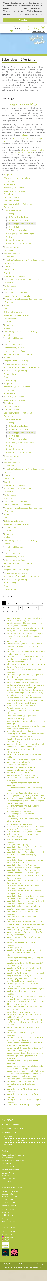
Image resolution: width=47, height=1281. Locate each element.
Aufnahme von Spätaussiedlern (20, 927)
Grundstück (9, 283)
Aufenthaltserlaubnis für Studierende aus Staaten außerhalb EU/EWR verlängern (24, 871)
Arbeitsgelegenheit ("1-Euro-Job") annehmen (25, 795)
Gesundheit (9, 270)
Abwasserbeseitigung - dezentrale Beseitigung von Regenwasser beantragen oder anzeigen (24, 646)
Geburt (7, 266)
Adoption (26, 135)
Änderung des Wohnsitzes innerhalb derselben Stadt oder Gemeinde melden (25, 745)
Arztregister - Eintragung (17, 844)
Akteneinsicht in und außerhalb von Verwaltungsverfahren (22, 706)
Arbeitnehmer (10, 184)
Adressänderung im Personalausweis (22, 679)
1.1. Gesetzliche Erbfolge (17, 217)
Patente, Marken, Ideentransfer (17, 296)
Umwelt (7, 335)
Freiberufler (9, 257)
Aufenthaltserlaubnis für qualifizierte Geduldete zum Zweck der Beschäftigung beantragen (25, 855)
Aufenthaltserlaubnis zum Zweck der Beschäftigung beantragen (24, 887)
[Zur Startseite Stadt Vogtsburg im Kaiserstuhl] (12, 28)
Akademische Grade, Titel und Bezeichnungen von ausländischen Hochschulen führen (25, 699)
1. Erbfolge (10, 214)
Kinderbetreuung (11, 286)
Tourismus (8, 1145)
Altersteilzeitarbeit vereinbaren (20, 731)
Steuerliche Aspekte (23, 152)
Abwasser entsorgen (15, 641)
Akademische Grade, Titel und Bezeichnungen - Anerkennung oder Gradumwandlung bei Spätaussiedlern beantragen (25, 692)
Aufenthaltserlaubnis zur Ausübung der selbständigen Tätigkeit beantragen (26, 902)
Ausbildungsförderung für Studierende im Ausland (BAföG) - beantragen (25, 969)
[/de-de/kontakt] (36, 28)
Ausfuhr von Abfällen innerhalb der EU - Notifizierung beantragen (25, 1002)
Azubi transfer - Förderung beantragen (23, 1104)
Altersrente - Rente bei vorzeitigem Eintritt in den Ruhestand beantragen (26, 727)
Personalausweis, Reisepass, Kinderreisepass (23, 299)
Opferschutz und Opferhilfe (15, 292)
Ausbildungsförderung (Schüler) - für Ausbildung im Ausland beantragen (25, 974)
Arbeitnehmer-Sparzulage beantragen (23, 793)
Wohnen (7, 377)
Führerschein (9, 263)
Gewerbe (8, 273)
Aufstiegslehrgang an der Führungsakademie (26, 929)
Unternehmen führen (13, 344)
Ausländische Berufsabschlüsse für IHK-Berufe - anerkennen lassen (25, 1044)
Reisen (6, 305)
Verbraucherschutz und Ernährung (19, 354)
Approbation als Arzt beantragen (21, 775)
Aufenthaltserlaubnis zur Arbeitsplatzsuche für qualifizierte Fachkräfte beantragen (25, 897)
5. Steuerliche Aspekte (15, 240)
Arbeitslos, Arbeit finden (14, 187)
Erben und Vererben (12, 210)
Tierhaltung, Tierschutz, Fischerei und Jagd (22, 331)
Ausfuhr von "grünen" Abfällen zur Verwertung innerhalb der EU (25, 1008)
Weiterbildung (10, 374)
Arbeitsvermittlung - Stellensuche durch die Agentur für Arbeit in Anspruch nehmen (25, 827)
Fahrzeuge (8, 250)
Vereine (7, 357)
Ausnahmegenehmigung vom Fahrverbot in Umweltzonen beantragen (25, 1067)
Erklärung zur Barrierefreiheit (32, 1268)
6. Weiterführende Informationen (20, 243)
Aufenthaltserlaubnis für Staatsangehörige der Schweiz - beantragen (25, 861)
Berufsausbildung (11, 197)
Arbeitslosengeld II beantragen (20, 824)
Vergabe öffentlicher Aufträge (16, 361)
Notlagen (8, 289)
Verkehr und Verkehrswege (15, 364)
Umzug (7, 341)
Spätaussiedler (10, 318)
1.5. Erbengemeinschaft (17, 230)
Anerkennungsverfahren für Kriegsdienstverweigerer (18, 763)
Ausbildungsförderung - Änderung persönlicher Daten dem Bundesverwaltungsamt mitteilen (25, 953)
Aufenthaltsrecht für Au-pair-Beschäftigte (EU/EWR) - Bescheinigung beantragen (24, 907)
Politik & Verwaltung (11, 1124)
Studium (7, 328)
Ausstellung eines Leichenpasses (21, 1081)
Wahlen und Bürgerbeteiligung (17, 370)
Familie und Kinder (12, 253)
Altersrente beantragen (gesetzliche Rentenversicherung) (22, 717)
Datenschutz (18, 1268)
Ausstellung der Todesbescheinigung (22, 1079)
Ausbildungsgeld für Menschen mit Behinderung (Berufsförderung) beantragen (25, 979)
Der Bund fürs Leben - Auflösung (18, 204)
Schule (6, 309)
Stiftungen (8, 325)
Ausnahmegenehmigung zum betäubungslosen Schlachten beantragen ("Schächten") (26, 1072)
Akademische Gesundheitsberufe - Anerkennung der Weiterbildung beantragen (25, 686)
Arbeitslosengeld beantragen (19, 811)
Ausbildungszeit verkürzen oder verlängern (25, 988)
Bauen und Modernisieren (15, 191)
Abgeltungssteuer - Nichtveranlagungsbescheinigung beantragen (24, 624)
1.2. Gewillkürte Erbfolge (17, 220)
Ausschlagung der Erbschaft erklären (22, 1076)
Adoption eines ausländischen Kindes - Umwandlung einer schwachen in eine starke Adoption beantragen (25, 659)
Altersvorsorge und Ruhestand (17, 178)
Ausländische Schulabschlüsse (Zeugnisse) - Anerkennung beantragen (25, 1049)
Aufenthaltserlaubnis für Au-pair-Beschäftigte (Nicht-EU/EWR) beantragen (24, 848)
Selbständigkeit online (13, 312)
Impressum (8, 1268)
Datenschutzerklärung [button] (33, 14)
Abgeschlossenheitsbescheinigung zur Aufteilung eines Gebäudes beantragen (25, 629)
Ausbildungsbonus (15, 947)
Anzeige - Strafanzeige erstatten (20, 770)
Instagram (9, 1237)
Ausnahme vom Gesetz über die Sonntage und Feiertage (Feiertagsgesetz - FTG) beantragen (25, 1055)
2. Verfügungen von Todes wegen (20, 234)
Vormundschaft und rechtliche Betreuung (22, 367)
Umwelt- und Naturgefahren (16, 338)
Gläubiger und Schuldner (14, 276)
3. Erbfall (9, 237)
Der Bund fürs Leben (13, 200)
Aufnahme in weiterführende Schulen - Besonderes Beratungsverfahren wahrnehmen (25, 923)
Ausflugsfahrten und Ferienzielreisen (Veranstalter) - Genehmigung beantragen (26, 997)
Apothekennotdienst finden (18, 772)
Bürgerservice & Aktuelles (14, 1128)
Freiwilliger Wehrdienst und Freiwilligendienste (24, 260)
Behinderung (9, 194)
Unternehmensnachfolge (33, 150)
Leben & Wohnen (10, 1132)
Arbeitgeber (9, 181)
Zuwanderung (10, 380)
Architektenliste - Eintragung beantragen (24, 831)
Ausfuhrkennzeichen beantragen (21, 1012)
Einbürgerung (10, 207)
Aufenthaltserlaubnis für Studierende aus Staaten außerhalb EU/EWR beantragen (24, 866)
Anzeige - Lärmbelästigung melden (21, 767)
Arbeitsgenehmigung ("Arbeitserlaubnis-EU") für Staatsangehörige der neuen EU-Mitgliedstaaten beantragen (26, 801)
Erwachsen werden (12, 247)
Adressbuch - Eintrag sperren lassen (22, 682)
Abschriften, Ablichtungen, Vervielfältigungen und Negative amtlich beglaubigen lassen (25, 636)
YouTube (8, 1240)
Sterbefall (8, 322)
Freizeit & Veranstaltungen (14, 1140)
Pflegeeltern (9, 302)
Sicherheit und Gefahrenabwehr (17, 315)
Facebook (8, 1234)
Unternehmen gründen (14, 348)
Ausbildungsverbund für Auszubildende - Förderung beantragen (24, 984)
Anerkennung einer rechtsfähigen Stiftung (25, 759)
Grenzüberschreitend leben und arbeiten (21, 279)
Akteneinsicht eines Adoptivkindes (21, 703)
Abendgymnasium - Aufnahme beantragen (25, 618)
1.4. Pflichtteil (13, 227)
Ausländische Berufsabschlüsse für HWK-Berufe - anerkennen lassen (25, 1038)
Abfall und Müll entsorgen (18, 620)
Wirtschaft (8, 1136)
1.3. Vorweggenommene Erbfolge (21, 223)
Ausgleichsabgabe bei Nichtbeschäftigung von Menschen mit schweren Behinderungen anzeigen (26, 1022)
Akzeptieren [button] (23, 20)
